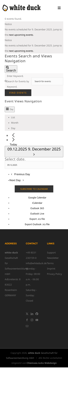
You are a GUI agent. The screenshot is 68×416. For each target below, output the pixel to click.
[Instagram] (32, 320)
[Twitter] (27, 314)
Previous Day (22, 174)
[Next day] (13, 140)
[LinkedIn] (32, 314)
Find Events (18, 92)
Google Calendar (37, 197)
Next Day (15, 180)
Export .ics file (37, 218)
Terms (50, 263)
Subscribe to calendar (34, 188)
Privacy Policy (54, 273)
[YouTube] (37, 320)
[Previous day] (13, 135)
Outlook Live (37, 213)
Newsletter (53, 257)
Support (51, 252)
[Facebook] (27, 320)
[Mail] (27, 326)
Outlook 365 (37, 208)
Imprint (51, 268)
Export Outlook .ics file (37, 224)
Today (13, 144)
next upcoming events (21, 34)
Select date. (15, 159)
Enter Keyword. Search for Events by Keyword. (18, 81)
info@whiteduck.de (36, 263)
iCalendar (37, 202)
